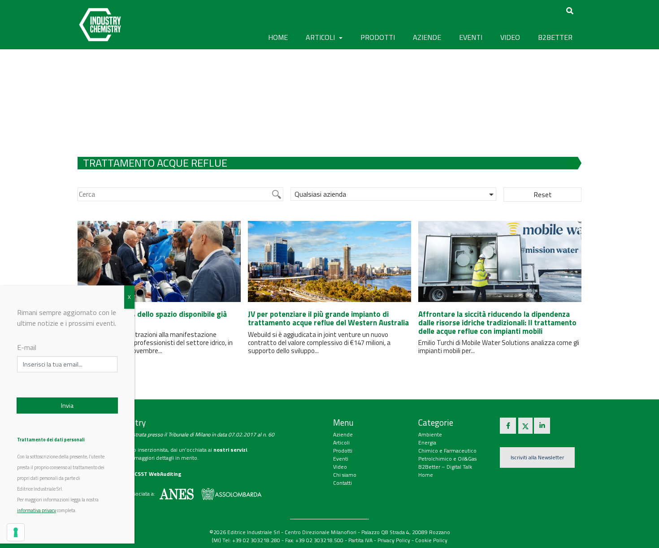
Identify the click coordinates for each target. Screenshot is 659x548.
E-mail (26, 347)
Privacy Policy (393, 540)
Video (340, 466)
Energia (427, 442)
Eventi (340, 458)
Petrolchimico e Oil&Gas (447, 458)
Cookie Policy (431, 540)
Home (278, 37)
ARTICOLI (321, 37)
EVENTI (470, 37)
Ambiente (430, 434)
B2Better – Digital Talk (445, 466)
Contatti (342, 483)
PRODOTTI (377, 37)
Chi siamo (344, 474)
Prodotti (342, 450)
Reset (542, 194)
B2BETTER (555, 37)
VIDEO (510, 37)
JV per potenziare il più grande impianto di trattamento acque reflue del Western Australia (328, 318)
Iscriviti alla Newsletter (537, 457)
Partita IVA (360, 540)
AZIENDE (427, 37)
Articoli (341, 442)
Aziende (343, 434)
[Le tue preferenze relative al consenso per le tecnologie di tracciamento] (15, 532)
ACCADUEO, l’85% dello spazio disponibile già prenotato (152, 318)
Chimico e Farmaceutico (447, 450)
